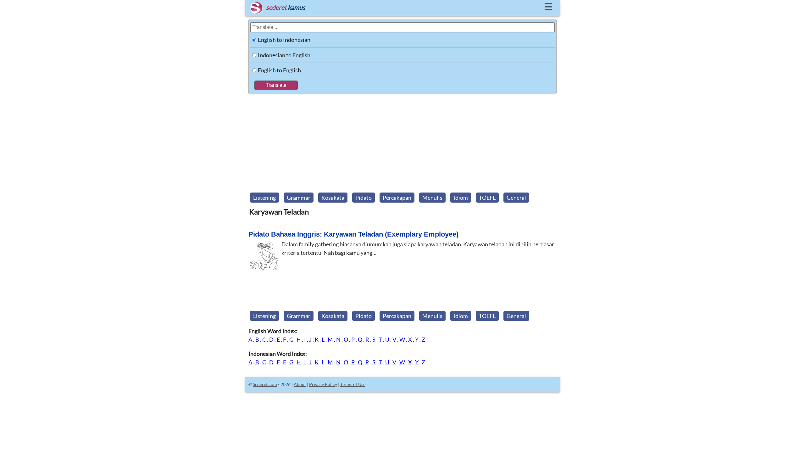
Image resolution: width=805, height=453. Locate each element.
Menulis (432, 197)
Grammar (298, 197)
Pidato (363, 197)
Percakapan (397, 197)
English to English (279, 70)
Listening (264, 197)
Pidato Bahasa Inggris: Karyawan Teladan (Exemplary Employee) (353, 234)
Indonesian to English (284, 55)
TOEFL (487, 197)
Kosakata (332, 197)
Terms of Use (352, 384)
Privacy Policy (323, 384)
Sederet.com (265, 384)
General (516, 197)
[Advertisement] (402, 142)
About (300, 384)
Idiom (460, 197)
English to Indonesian (284, 39)
